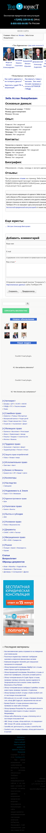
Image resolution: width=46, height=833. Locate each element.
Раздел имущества (14, 421)
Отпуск (26, 449)
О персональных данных (19, 744)
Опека (24, 421)
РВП (5, 540)
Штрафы (6, 404)
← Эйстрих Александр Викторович (17, 226)
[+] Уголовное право (11, 522)
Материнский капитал (11, 418)
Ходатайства (21, 566)
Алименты (7, 416)
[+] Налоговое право (12, 506)
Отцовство (7, 424)
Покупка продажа (20, 406)
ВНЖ (9, 540)
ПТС (11, 406)
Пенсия (19, 449)
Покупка (6, 436)
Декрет (25, 424)
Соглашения (17, 572)
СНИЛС (6, 532)
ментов (21, 562)
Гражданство (17, 540)
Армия (13, 548)
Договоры (7, 572)
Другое (26, 572)
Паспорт (18, 532)
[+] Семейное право (11, 413)
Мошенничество (14, 524)
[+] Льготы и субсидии (12, 514)
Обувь (6, 457)
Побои (6, 524)
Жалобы (12, 566)
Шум (5, 501)
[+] (15, 454)
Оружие (6, 550)
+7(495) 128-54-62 (23, 19)
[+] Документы (9, 530)
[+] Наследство (9, 483)
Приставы (7, 465)
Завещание (8, 486)
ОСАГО (17, 404)
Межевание (17, 493)
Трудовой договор (9, 449)
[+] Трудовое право (11, 444)
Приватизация (14, 434)
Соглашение (19, 740)
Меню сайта (23, 31)
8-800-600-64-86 (19, 23)
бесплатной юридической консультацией (21, 207)
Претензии (18, 569)
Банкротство (8, 473)
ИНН (11, 532)
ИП (15, 473)
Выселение (15, 431)
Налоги (6, 509)
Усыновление (16, 424)
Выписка (13, 439)
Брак (5, 421)
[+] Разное (7, 545)
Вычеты (12, 509)
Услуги (21, 750)
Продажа (13, 436)
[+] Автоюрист (8, 401)
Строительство (23, 436)
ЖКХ (5, 517)
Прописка (7, 431)
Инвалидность (21, 548)
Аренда (23, 434)
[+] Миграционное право (13, 537)
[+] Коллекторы (9, 478)
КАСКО (24, 404)
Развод (14, 416)
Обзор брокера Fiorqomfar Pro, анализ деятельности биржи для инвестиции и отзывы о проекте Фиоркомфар (23, 711)
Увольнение (7, 447)
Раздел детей (23, 418)
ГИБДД (6, 406)
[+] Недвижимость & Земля (15, 491)
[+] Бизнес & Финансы (12, 470)
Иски (5, 566)
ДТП (12, 404)
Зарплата (16, 447)
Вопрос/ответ (9, 558)
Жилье (6, 434)
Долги (25, 473)
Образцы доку (9, 562)
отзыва (22, 178)
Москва (21, 35)
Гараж (6, 493)
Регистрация (25, 431)
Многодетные (22, 416)
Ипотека (6, 439)
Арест (14, 465)
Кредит (19, 473)
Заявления (8, 569)
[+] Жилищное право (12, 428)
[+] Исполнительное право (14, 462)
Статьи (6, 555)
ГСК (10, 493)
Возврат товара (15, 457)
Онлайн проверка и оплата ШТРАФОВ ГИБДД (33, 86)
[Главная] (23, 9)
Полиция (6, 548)
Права (6, 409)
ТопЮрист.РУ (20, 757)
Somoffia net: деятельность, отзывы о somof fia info (22, 726)
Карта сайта (19, 742)
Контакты (20, 737)
